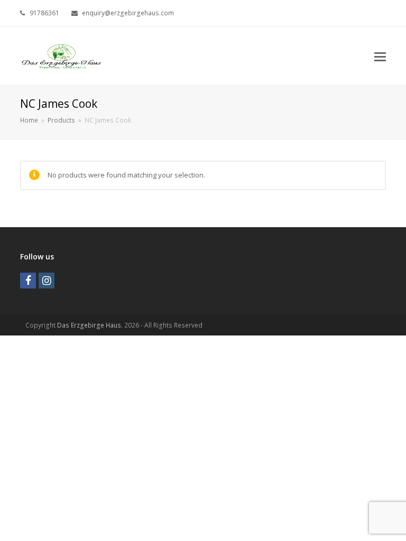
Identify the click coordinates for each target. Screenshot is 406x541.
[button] (380, 56)
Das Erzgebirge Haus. (90, 325)
